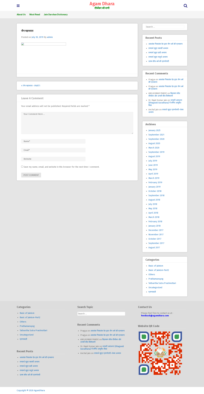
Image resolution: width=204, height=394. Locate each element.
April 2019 (153, 174)
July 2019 (152, 161)
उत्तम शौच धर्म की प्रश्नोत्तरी (158, 61)
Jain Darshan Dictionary (56, 14)
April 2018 (153, 213)
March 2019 (153, 178)
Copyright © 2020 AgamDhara (31, 390)
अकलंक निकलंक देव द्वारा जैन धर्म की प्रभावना (165, 44)
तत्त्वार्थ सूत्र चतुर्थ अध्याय (158, 57)
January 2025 (154, 130)
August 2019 (154, 156)
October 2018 (154, 191)
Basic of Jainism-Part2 (158, 270)
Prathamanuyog (155, 279)
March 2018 (153, 217)
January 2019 (154, 187)
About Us (21, 14)
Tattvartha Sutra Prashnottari (162, 283)
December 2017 (155, 230)
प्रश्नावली (152, 292)
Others (151, 274)
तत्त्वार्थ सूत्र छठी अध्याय (157, 52)
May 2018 (152, 208)
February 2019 (155, 182)
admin (50, 37)
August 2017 (154, 247)
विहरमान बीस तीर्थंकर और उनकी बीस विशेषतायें (164, 94)
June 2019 (153, 165)
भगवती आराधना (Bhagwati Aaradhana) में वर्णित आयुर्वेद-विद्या (165, 103)
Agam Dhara (102, 3)
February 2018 (155, 221)
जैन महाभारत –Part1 (31, 85)
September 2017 (156, 243)
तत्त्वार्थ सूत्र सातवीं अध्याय (158, 48)
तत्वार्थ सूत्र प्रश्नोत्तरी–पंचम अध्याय (107, 353)
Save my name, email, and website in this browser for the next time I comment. (61, 167)
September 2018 (156, 195)
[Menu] (18, 5)
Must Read (34, 14)
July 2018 (152, 204)
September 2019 (156, 152)
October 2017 (154, 239)
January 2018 (154, 226)
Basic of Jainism (155, 266)
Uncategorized (155, 287)
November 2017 (156, 234)
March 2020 (153, 147)
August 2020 (154, 143)
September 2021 (156, 134)
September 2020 (156, 139)
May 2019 (152, 169)
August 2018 (154, 200)
